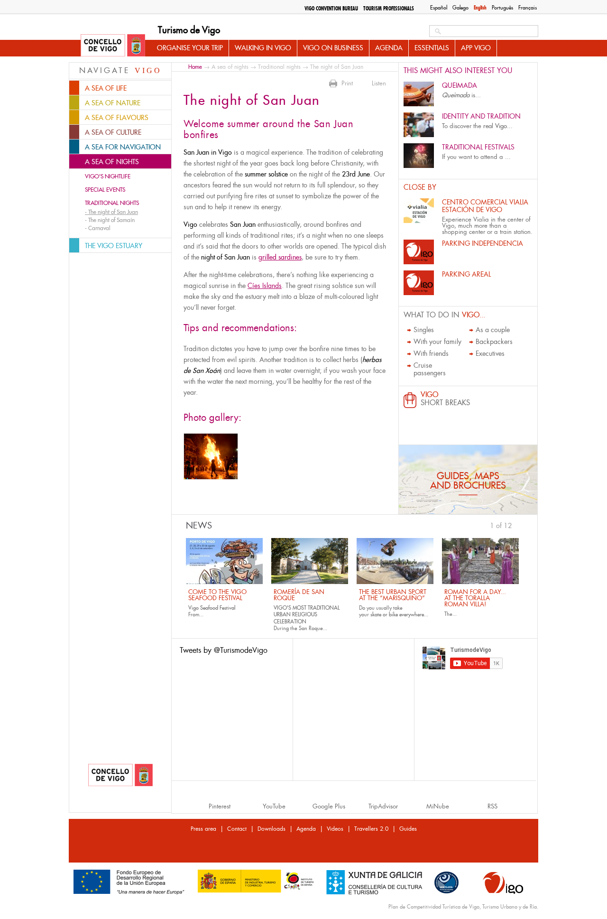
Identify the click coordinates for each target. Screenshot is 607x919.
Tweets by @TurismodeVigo (223, 650)
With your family (437, 341)
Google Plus (329, 806)
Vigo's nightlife (107, 176)
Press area (203, 829)
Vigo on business (333, 48)
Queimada (459, 85)
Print (347, 83)
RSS (492, 806)
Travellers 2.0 (371, 829)
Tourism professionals (388, 8)
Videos (335, 829)
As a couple (493, 329)
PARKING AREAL (466, 274)
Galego (460, 7)
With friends (431, 353)
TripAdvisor (383, 806)
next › (516, 524)
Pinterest (219, 806)
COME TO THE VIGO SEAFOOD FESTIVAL (217, 595)
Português (502, 7)
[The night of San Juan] (211, 456)
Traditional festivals (478, 147)
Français (527, 7)
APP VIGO (476, 48)
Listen (379, 83)
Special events (105, 190)
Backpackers (494, 341)
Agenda (389, 48)
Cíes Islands (265, 285)
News (199, 525)
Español (438, 7)
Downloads (271, 829)
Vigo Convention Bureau (331, 8)
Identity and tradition (481, 116)
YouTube (274, 806)
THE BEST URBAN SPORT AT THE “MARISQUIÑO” (392, 595)
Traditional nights (112, 203)
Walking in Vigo (263, 48)
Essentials (431, 48)
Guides (408, 829)
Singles (424, 329)
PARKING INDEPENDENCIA (482, 243)
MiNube (437, 806)
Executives (490, 353)
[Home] (113, 46)
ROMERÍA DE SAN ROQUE (299, 595)
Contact (237, 829)
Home (195, 66)
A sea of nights (230, 67)
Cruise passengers (430, 369)
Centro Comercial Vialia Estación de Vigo (485, 206)
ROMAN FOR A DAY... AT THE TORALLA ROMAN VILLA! (475, 598)
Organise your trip (190, 48)
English (480, 7)
